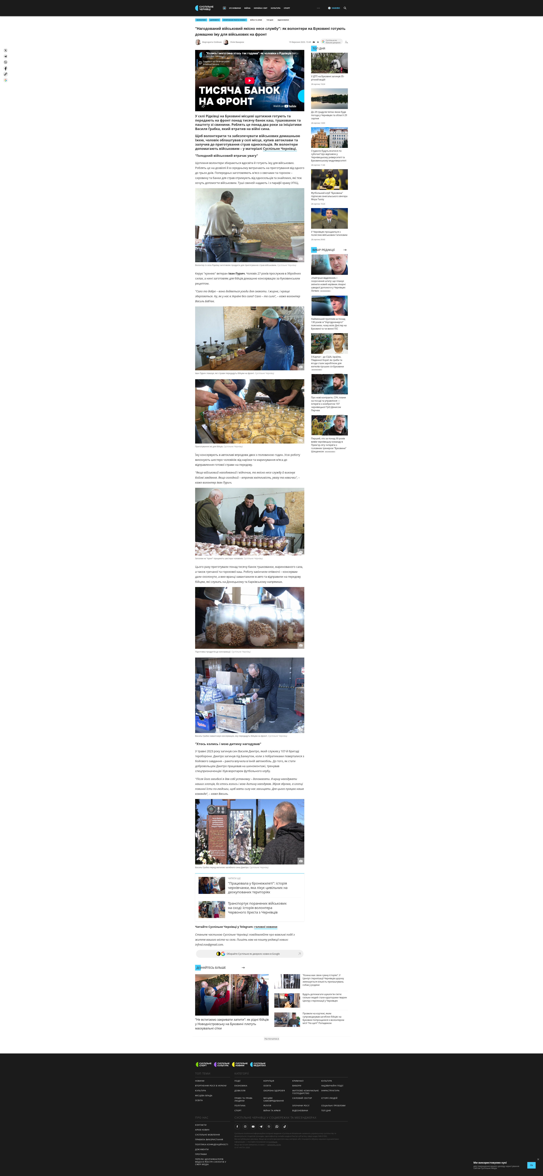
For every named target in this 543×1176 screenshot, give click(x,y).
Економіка (240, 1085)
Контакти (201, 1125)
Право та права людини (243, 1099)
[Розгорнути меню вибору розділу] (224, 8)
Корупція (268, 1080)
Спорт (287, 8)
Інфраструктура (330, 1090)
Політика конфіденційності (211, 1144)
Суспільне (272, 1142)
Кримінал (298, 1080)
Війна (247, 8)
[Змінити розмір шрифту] (346, 42)
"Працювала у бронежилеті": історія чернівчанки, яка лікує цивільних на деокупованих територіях (257, 887)
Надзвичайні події (332, 1085)
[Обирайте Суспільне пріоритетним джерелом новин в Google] (5, 80)
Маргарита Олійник (212, 42)
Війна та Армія (256, 20)
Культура (275, 8)
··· (318, 8)
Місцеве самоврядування (273, 1099)
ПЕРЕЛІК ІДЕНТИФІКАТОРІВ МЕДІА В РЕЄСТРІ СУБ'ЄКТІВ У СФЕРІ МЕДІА (210, 1162)
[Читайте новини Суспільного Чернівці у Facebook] (237, 1126)
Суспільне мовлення (207, 1134)
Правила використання (209, 1139)
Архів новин (202, 1129)
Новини (199, 1080)
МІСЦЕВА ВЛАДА (203, 1095)
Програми (201, 1154)
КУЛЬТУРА (200, 1090)
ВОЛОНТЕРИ (201, 20)
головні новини (265, 927)
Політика (239, 1105)
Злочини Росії (300, 1105)
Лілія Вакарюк (237, 42)
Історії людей (329, 1098)
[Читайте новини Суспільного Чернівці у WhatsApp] (277, 1126)
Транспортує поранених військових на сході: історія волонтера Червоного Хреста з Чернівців (257, 907)
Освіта (267, 1085)
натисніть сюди (274, 1144)
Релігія (267, 1105)
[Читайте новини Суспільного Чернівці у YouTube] (253, 1126)
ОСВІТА (199, 1100)
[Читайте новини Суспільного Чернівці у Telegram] (261, 1126)
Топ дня (270, 20)
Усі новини (235, 8)
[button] (5, 50)
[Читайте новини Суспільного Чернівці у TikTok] (285, 1126)
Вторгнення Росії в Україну (234, 20)
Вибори (296, 1085)
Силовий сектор (302, 1098)
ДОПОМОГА (214, 20)
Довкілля (239, 1090)
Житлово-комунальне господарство (305, 1092)
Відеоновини (283, 20)
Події (237, 1080)
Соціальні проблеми (333, 1105)
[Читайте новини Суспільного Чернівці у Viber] (269, 1126)
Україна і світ (260, 8)
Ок (531, 1165)
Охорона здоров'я (274, 1090)
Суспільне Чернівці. (280, 148)
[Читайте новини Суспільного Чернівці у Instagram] (245, 1126)
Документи (202, 1149)
